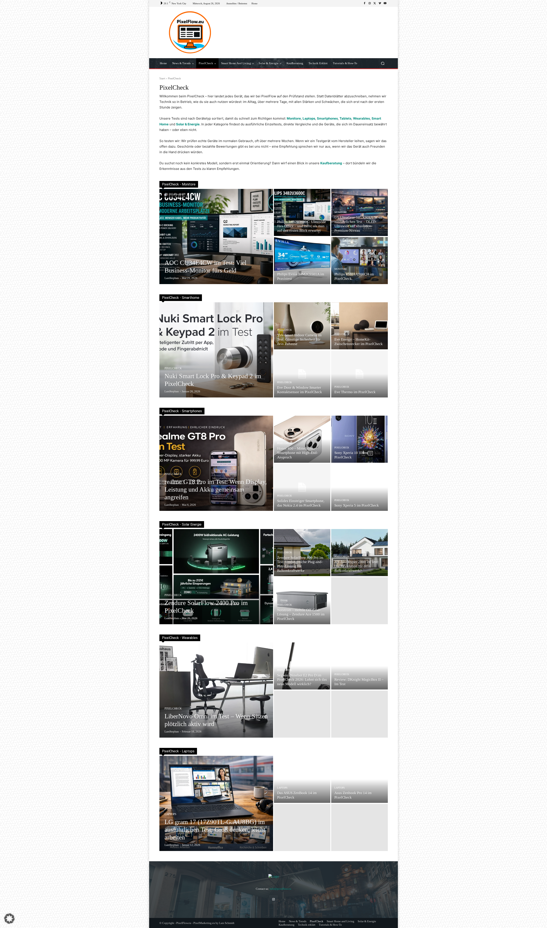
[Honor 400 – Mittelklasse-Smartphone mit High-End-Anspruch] (302, 439)
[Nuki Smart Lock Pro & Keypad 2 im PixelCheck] (216, 349)
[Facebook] (364, 3)
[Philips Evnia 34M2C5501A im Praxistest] (302, 260)
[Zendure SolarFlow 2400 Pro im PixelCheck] (216, 576)
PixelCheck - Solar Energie (181, 524)
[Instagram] (369, 3)
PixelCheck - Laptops (178, 751)
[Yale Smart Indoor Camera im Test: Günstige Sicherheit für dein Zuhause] (302, 325)
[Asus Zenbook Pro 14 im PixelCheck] (359, 779)
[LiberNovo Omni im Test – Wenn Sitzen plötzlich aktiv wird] (216, 690)
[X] (374, 3)
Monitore (172, 254)
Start (162, 78)
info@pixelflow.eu (280, 888)
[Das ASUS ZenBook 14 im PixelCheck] (302, 779)
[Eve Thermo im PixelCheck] (359, 373)
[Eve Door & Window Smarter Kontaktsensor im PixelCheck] (302, 373)
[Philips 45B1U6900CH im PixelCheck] (359, 260)
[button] (383, 63)
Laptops (170, 814)
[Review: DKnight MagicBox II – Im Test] (359, 665)
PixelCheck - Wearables (180, 638)
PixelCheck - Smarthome (180, 298)
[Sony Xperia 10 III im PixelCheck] (359, 439)
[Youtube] (385, 3)
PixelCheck (173, 368)
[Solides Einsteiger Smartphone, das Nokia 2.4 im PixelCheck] (302, 487)
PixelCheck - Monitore (179, 184)
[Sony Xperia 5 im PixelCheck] (359, 487)
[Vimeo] (379, 3)
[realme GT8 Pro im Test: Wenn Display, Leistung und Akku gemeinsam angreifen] (216, 463)
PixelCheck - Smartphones (182, 411)
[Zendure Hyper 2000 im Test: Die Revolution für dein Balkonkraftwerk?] (359, 552)
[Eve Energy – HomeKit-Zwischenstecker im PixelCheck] (359, 325)
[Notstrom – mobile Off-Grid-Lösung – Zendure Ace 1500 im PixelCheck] (302, 600)
